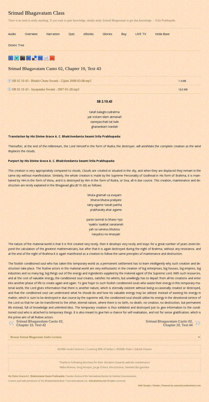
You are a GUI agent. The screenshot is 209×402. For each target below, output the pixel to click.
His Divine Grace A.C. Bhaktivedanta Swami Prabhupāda (36, 376)
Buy (123, 34)
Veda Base (162, 34)
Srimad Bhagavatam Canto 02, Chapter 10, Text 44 (169, 323)
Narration (53, 34)
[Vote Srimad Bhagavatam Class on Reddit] (46, 60)
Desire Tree (16, 45)
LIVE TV (140, 34)
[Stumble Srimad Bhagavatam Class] (52, 60)
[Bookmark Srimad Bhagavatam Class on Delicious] (34, 60)
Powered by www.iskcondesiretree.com (181, 385)
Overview (31, 34)
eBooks (88, 34)
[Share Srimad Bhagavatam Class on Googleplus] (22, 60)
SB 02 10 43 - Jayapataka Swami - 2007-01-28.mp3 (45, 89)
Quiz (71, 34)
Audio (12, 34)
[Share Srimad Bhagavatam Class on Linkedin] (28, 60)
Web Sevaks (144, 385)
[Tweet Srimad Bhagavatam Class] (16, 60)
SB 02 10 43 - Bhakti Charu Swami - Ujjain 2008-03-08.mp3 (51, 80)
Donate (156, 385)
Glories (107, 34)
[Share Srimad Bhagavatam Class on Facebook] (10, 60)
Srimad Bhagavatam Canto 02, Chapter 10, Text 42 (39, 323)
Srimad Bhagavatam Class (36, 13)
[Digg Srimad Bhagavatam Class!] (40, 60)
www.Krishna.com (98, 381)
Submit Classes (143, 349)
